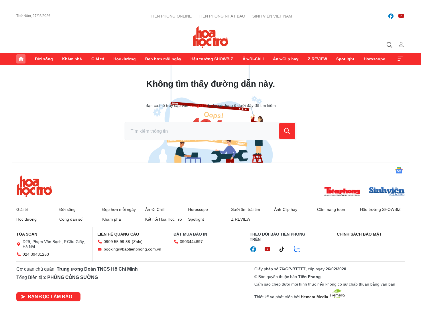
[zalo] (300, 249)
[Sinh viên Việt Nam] (387, 192)
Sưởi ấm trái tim (245, 209)
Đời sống (44, 59)
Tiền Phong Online (171, 16)
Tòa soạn (26, 234)
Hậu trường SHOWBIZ (211, 59)
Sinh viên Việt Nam (272, 16)
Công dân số (70, 219)
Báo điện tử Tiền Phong (211, 37)
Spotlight (345, 59)
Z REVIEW (317, 59)
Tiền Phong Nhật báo (222, 16)
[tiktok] (284, 249)
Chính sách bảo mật (359, 234)
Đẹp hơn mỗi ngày (163, 59)
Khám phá (72, 59)
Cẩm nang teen (331, 209)
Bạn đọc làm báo (50, 296)
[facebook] (390, 16)
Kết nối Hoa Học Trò (163, 219)
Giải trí (97, 59)
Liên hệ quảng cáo (118, 234)
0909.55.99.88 (117, 241)
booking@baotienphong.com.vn (132, 249)
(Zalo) (137, 241)
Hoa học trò (34, 185)
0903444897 (191, 241)
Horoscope (374, 59)
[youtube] (401, 16)
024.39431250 (36, 254)
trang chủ (198, 105)
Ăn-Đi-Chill (253, 59)
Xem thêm (400, 58)
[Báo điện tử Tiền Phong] (342, 192)
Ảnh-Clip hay (285, 59)
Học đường (124, 59)
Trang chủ (20, 58)
